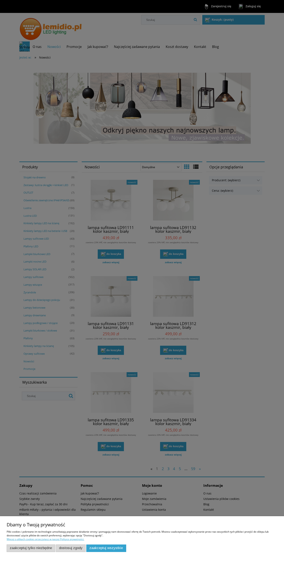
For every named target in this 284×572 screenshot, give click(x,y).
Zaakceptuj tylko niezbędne (31, 548)
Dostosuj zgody (71, 548)
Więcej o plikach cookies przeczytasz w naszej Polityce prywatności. (45, 539)
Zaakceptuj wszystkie (106, 548)
